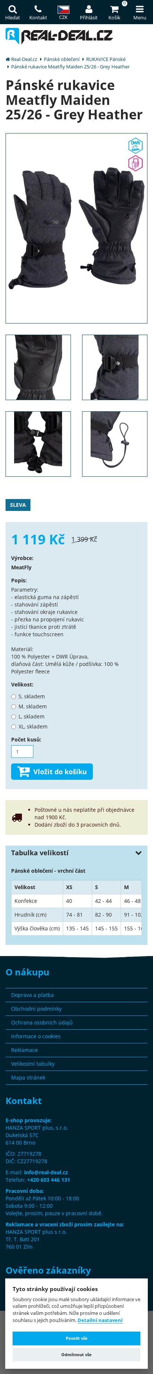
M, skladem (33, 706)
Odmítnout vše (76, 1354)
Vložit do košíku (60, 771)
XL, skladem (33, 726)
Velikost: (22, 684)
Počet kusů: (26, 739)
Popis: (19, 580)
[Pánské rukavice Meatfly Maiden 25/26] (76, 227)
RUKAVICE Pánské (106, 59)
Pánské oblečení (61, 59)
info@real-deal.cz (46, 1172)
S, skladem (32, 696)
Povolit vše (77, 1338)
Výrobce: (22, 557)
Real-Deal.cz (24, 59)
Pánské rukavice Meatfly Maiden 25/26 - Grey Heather (70, 66)
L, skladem (32, 716)
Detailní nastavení (100, 1320)
